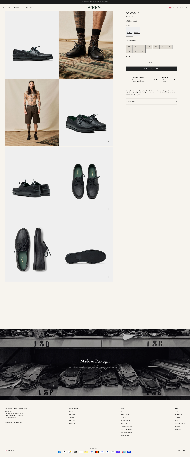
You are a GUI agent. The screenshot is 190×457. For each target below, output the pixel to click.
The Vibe (25, 7)
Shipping (123, 417)
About (32, 7)
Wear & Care (125, 414)
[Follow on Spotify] (184, 450)
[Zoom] (54, 74)
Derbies (177, 417)
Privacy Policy (125, 423)
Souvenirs (178, 426)
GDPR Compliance (126, 429)
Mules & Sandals (180, 423)
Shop (8, 7)
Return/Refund (125, 420)
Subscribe (72, 423)
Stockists (16, 7)
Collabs (71, 417)
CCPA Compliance (126, 432)
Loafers (177, 412)
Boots (177, 420)
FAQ (122, 412)
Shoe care (178, 429)
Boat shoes (129, 16)
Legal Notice (125, 435)
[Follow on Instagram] (179, 450)
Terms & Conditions (127, 426)
